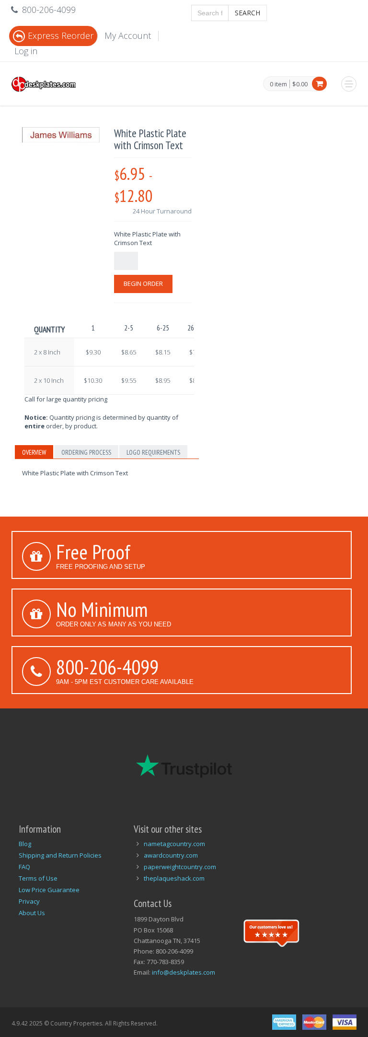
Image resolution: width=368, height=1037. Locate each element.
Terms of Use (38, 878)
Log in (25, 51)
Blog (25, 843)
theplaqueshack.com (174, 878)
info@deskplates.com (183, 972)
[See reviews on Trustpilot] (271, 932)
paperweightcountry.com (180, 866)
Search (247, 12)
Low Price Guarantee (49, 889)
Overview (34, 452)
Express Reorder (60, 35)
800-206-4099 (107, 666)
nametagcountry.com (174, 843)
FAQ (24, 866)
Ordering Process (86, 452)
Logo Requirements (153, 452)
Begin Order (143, 283)
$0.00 (300, 84)
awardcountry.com (171, 855)
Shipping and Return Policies (60, 855)
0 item (278, 84)
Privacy (29, 901)
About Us (32, 912)
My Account (127, 35)
